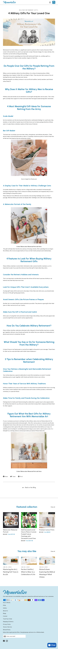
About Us (5, 610)
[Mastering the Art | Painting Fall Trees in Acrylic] (11, 561)
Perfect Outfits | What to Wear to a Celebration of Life (28, 571)
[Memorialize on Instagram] (7, 641)
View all (53, 507)
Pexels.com (34, 179)
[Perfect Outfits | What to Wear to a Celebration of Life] (29, 561)
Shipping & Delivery (8, 621)
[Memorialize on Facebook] (4, 641)
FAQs (4, 605)
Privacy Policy (7, 624)
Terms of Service (7, 627)
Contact (5, 616)
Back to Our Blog (30, 487)
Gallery (5, 608)
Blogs (4, 613)
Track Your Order (7, 618)
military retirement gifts (28, 10)
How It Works (6, 602)
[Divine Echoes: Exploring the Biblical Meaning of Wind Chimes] (47, 561)
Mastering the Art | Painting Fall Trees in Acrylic (10, 571)
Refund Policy (6, 629)
